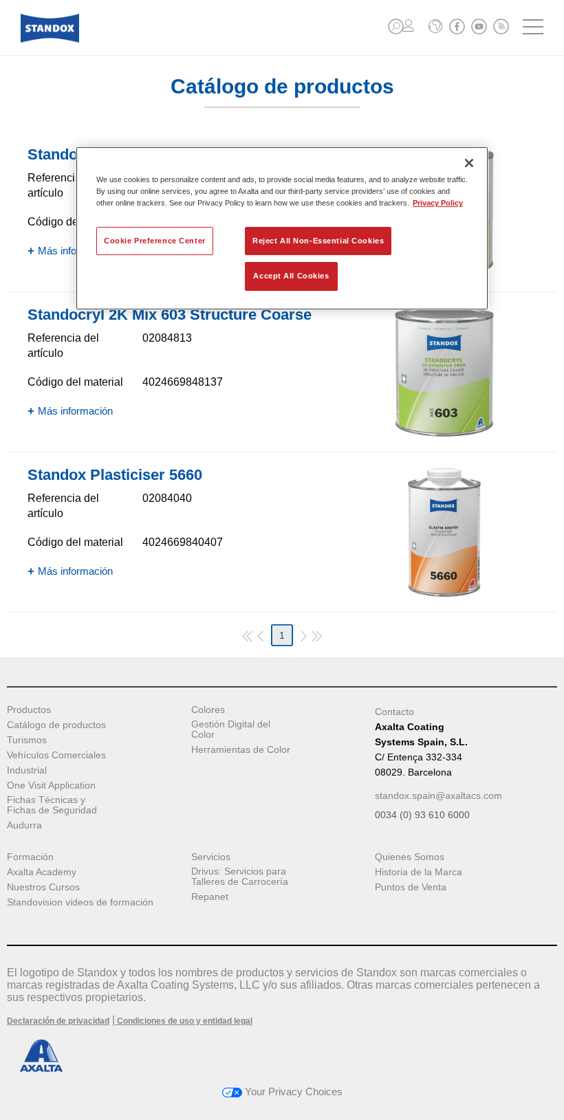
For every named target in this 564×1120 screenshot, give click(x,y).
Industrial (27, 770)
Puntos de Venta (410, 887)
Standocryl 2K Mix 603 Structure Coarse (170, 314)
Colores (208, 710)
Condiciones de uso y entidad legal (183, 1021)
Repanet (209, 897)
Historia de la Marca (418, 872)
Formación (30, 857)
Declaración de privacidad (58, 1021)
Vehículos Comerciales (56, 755)
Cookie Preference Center (155, 241)
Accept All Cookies (291, 276)
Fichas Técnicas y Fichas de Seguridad (52, 805)
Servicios (210, 857)
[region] (282, 228)
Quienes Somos (409, 857)
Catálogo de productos (56, 725)
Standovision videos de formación (80, 902)
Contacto (394, 711)
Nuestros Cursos (43, 887)
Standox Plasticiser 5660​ (115, 474)
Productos (29, 710)
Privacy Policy (438, 203)
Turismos (27, 740)
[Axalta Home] (50, 39)
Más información (75, 250)
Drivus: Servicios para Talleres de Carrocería (239, 876)
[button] (396, 26)
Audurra (24, 825)
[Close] (469, 163)
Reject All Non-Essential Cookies (318, 241)
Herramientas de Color (240, 750)
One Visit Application (51, 785)
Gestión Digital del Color (230, 729)
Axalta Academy (41, 872)
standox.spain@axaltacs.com (438, 795)
